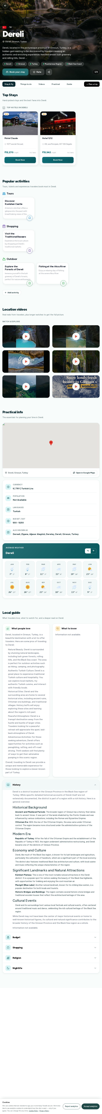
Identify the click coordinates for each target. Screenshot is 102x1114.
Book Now (20, 160)
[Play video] (26, 336)
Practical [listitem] (56, 84)
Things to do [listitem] (26, 84)
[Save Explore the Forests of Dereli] (29, 283)
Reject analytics (71, 1106)
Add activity (13, 293)
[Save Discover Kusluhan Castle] (29, 218)
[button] (20, 138)
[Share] (49, 72)
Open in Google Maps (85, 473)
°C (88, 551)
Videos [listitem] (42, 84)
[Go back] (5, 6)
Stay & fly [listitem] (9, 84)
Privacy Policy (44, 1111)
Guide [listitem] (69, 84)
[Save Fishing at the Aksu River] (63, 283)
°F (93, 551)
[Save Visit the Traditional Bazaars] (29, 250)
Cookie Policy (33, 1111)
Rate (39, 72)
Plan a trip (92, 84)
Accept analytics (90, 1106)
